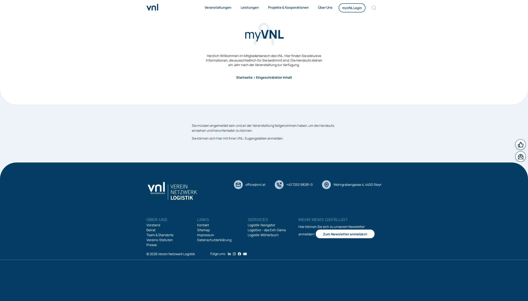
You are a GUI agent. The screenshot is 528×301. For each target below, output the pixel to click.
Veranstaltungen (218, 7)
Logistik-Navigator (261, 225)
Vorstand (153, 225)
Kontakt (203, 225)
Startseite (244, 77)
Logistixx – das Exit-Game (267, 230)
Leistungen (250, 7)
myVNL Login (352, 8)
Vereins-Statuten (159, 240)
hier (219, 138)
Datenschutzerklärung (214, 240)
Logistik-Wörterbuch (263, 235)
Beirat (151, 230)
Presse (151, 245)
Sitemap (203, 230)
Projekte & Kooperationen (288, 7)
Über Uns (325, 7)
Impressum (205, 235)
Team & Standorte (159, 235)
